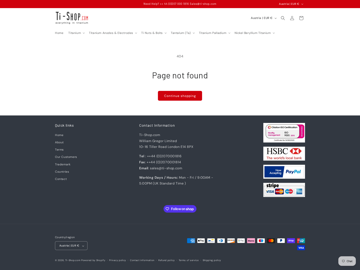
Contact (61, 179)
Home (59, 135)
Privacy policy (117, 260)
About (59, 142)
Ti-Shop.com (73, 260)
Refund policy (166, 260)
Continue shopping (180, 96)
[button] (76, 32)
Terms (59, 149)
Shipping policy (212, 260)
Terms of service (189, 260)
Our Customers (66, 157)
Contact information (142, 260)
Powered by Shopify (93, 260)
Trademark (62, 164)
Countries (62, 171)
